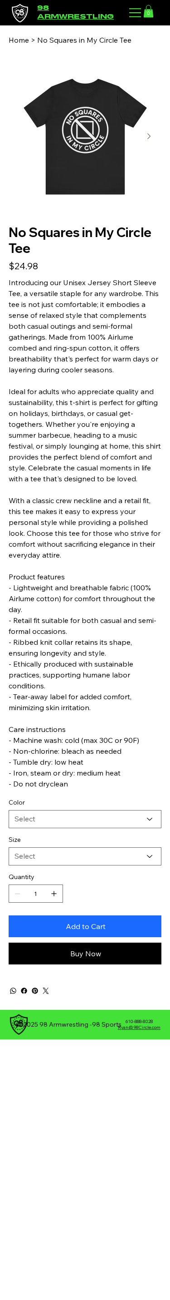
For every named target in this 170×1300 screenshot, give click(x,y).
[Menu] (135, 13)
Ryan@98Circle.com (139, 1027)
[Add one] (54, 894)
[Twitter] (45, 990)
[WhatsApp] (13, 990)
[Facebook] (24, 990)
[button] (148, 11)
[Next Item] (149, 136)
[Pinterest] (34, 990)
